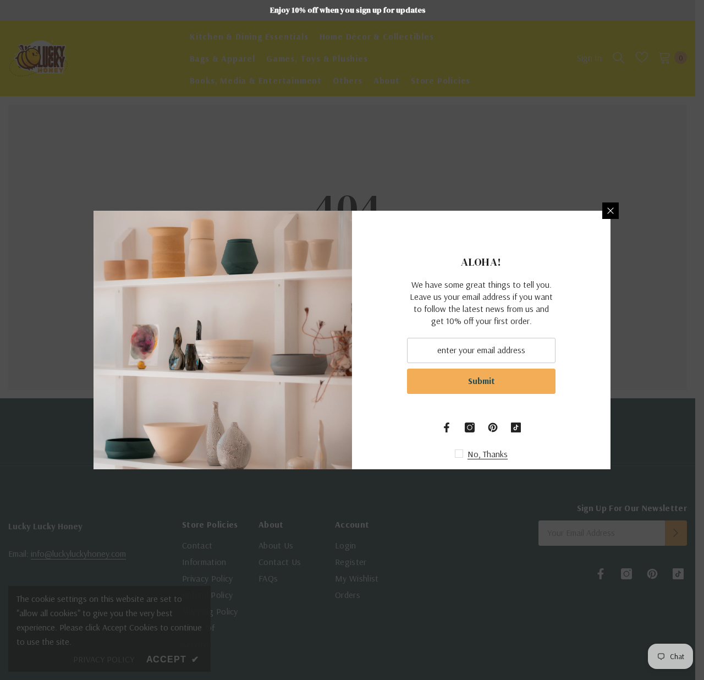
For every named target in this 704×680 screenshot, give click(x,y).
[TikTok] (515, 427)
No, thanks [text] (488, 453)
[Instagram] (469, 427)
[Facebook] (446, 427)
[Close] (610, 210)
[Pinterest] (492, 427)
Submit (481, 380)
